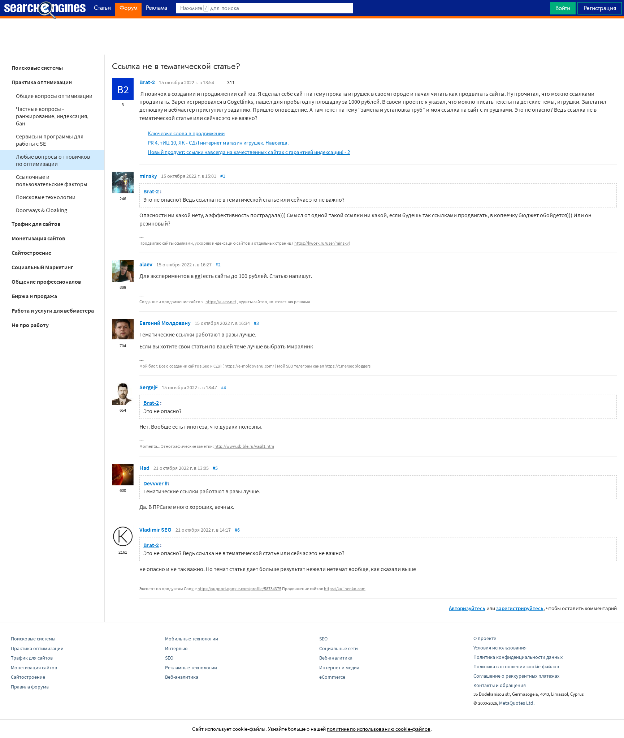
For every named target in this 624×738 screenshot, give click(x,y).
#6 (237, 530)
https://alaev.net (220, 301)
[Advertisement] (312, 36)
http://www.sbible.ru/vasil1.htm (244, 446)
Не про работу (30, 325)
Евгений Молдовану (165, 322)
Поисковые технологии (45, 197)
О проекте (484, 638)
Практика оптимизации (42, 82)
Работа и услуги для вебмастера (53, 310)
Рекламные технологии (191, 667)
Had (144, 467)
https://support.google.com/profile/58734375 (239, 588)
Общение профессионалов (46, 281)
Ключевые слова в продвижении (186, 133)
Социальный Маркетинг (42, 267)
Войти (562, 8)
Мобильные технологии (191, 638)
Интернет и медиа (339, 667)
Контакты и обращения (499, 685)
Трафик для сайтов (36, 223)
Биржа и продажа (34, 296)
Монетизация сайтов (38, 238)
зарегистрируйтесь (519, 608)
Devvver (153, 483)
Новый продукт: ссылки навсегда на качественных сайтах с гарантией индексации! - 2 (249, 152)
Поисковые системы (37, 67)
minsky (148, 175)
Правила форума (30, 686)
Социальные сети (338, 648)
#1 (222, 176)
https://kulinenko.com (344, 588)
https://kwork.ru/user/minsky (321, 243)
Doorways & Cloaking (41, 210)
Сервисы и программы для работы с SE (49, 140)
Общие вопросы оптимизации (54, 95)
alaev (145, 264)
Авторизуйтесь (467, 608)
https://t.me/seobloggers (347, 366)
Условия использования (499, 647)
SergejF (148, 387)
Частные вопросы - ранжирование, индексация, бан (52, 116)
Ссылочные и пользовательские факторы (51, 180)
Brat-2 (147, 82)
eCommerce (332, 677)
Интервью (176, 648)
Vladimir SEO (155, 529)
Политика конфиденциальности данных (518, 657)
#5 (215, 468)
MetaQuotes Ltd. (516, 703)
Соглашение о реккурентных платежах (516, 676)
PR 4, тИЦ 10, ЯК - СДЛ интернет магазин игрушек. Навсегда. (218, 142)
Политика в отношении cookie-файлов (516, 666)
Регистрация (600, 8)
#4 (223, 387)
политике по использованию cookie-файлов (378, 728)
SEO (169, 658)
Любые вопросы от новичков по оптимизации (53, 160)
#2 (218, 264)
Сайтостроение (31, 252)
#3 (256, 323)
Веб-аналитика (181, 677)
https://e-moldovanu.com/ (249, 366)
